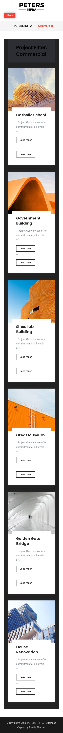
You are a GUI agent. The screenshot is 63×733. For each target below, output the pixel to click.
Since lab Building (25, 329)
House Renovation (27, 649)
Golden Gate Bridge (28, 541)
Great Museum (30, 435)
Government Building (28, 221)
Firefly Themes (37, 727)
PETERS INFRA (35, 722)
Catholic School (31, 115)
